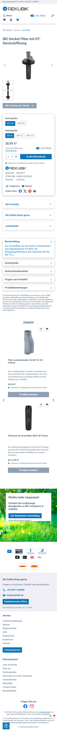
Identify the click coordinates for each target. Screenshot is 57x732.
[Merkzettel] (4, 20)
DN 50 (10, 135)
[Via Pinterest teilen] (29, 191)
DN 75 (19, 135)
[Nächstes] (52, 65)
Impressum (8, 639)
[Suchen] (52, 15)
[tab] (28, 248)
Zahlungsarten (9, 672)
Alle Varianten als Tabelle (17, 105)
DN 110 (29, 135)
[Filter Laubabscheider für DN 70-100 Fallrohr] (28, 342)
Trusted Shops (9, 687)
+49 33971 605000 (31, 2)
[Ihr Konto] (11, 20)
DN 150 (10, 123)
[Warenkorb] (17, 20)
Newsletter (7, 683)
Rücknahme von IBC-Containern (17, 676)
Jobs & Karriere (10, 664)
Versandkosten (10, 679)
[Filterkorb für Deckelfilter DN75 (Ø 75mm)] (28, 418)
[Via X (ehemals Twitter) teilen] (25, 191)
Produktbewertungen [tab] (16, 287)
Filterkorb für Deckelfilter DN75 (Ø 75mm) (28, 436)
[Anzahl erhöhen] (16, 156)
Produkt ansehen (28, 394)
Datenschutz (8, 636)
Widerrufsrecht (9, 628)
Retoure (6, 624)
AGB (5, 632)
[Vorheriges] (5, 65)
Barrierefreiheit (9, 691)
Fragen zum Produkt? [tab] (16, 279)
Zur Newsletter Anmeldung (25, 515)
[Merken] (47, 329)
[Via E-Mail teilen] (34, 191)
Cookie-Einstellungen (12, 621)
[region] (28, 400)
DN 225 (21, 123)
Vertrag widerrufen (12, 650)
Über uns (7, 668)
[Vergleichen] (41, 328)
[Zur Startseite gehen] (16, 9)
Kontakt (6, 643)
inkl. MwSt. (38, 15)
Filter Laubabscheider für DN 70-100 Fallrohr (25, 361)
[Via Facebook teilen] (20, 191)
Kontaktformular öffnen (15, 601)
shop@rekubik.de (15, 595)
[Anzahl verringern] (8, 156)
